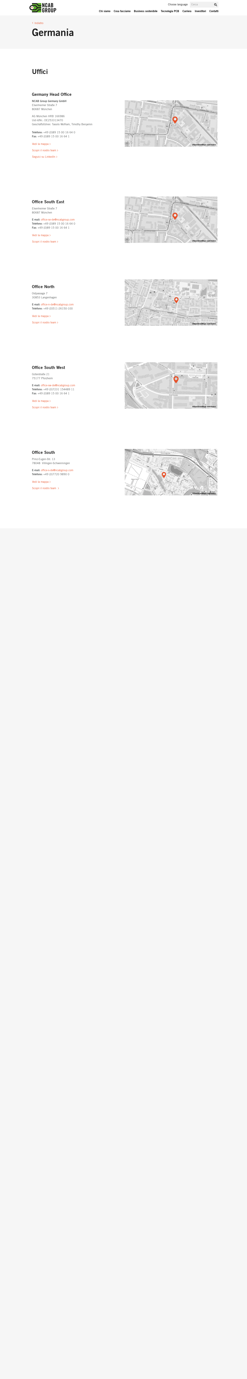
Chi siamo (104, 11)
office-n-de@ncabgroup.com (57, 304)
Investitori (200, 11)
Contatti (213, 11)
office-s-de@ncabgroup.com (57, 470)
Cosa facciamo (122, 11)
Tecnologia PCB (170, 11)
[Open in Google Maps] (171, 123)
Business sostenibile (145, 11)
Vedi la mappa (40, 144)
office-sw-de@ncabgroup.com (58, 385)
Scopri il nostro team (44, 150)
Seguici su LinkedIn (43, 156)
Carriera (186, 11)
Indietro (38, 23)
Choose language (178, 4)
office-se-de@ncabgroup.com (58, 219)
